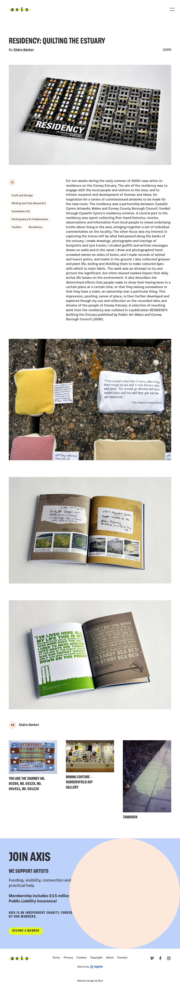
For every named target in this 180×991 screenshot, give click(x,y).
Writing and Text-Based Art (29, 203)
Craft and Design (22, 195)
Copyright (96, 957)
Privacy (68, 957)
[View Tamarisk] (147, 780)
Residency (35, 227)
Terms (56, 957)
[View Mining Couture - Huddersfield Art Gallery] (90, 765)
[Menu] (172, 9)
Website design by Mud (90, 981)
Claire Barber (24, 50)
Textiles (16, 227)
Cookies (81, 957)
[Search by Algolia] (89, 966)
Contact (122, 957)
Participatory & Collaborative (30, 219)
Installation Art (21, 211)
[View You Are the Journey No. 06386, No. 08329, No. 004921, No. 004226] (33, 766)
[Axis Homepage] (19, 9)
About (110, 957)
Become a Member (25, 931)
